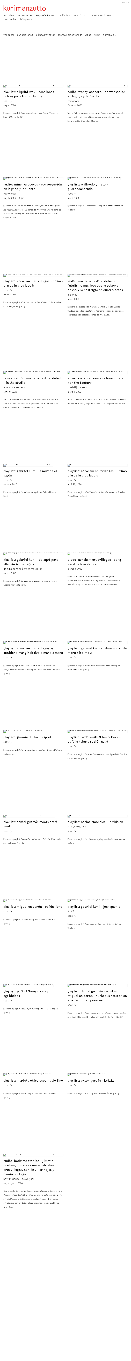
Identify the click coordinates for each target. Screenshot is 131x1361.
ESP (128, 3)
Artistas (8, 15)
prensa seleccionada (70, 35)
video (88, 35)
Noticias (64, 15)
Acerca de (25, 15)
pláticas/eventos (45, 35)
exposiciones (25, 35)
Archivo (79, 15)
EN (123, 3)
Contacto (9, 19)
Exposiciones (45, 15)
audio (97, 35)
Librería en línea (100, 15)
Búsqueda (26, 19)
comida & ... (110, 35)
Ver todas (8, 35)
